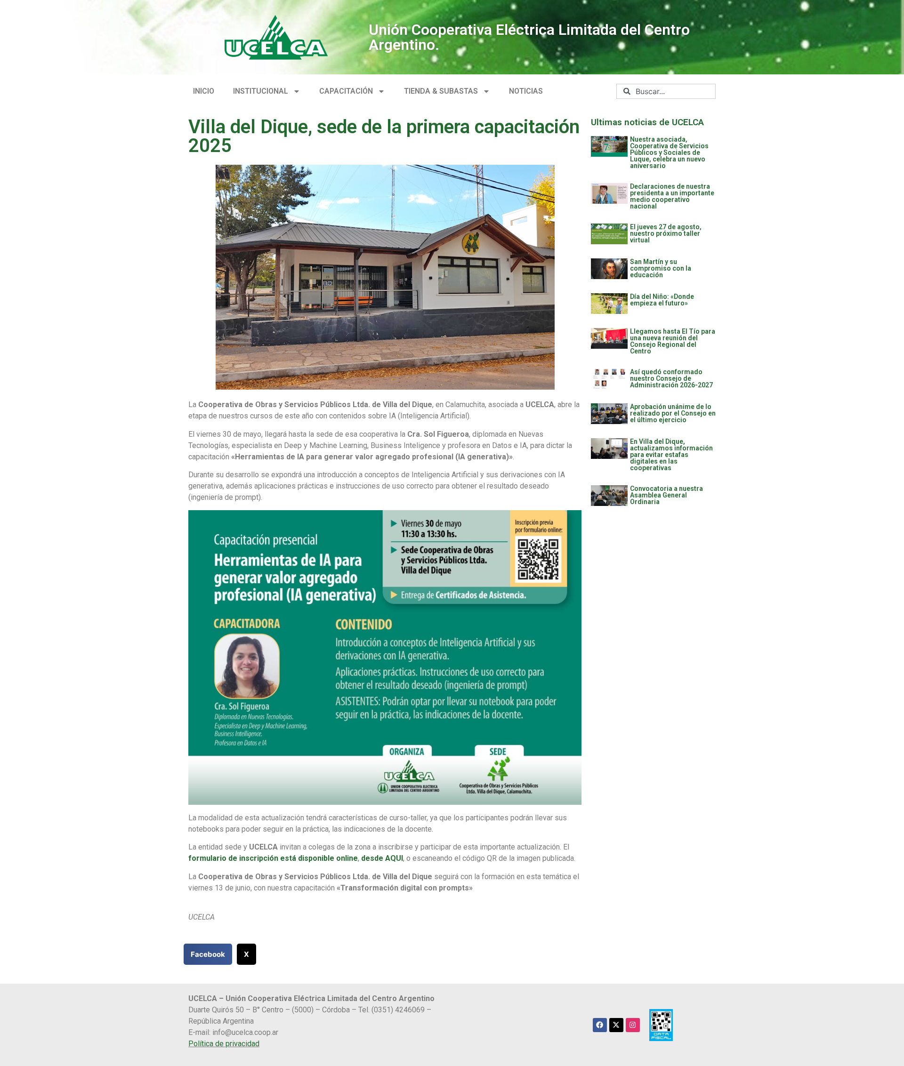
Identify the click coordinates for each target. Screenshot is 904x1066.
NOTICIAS (526, 91)
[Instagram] (633, 1025)
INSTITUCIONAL (260, 91)
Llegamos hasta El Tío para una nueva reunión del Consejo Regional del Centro (672, 341)
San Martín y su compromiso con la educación (660, 268)
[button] (208, 954)
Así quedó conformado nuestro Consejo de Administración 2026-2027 (671, 378)
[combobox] (666, 91)
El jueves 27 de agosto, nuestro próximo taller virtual (666, 233)
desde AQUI (382, 858)
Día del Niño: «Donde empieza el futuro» (662, 300)
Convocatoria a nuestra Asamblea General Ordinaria (666, 495)
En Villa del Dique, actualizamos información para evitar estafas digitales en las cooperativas (671, 455)
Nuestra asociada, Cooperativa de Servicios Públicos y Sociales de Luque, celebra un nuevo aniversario (669, 152)
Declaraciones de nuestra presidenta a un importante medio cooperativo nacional (672, 196)
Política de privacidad (223, 1043)
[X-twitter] (616, 1025)
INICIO (203, 91)
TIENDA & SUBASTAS (441, 91)
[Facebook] (600, 1025)
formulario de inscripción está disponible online (273, 858)
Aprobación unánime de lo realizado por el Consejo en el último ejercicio (673, 413)
